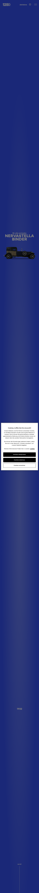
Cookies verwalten (19, 465)
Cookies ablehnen (19, 460)
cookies (32, 448)
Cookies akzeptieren (19, 454)
